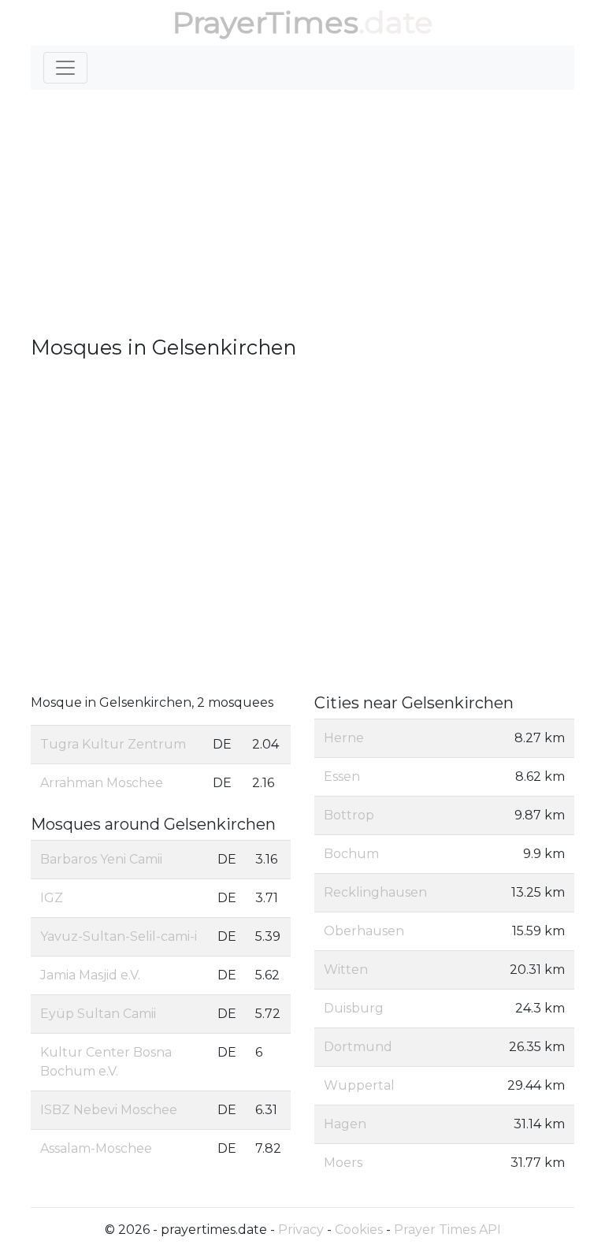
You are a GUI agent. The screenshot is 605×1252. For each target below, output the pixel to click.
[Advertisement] (302, 212)
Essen (342, 776)
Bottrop (349, 815)
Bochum (351, 853)
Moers (343, 1162)
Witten (346, 969)
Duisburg (354, 1008)
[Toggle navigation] (65, 68)
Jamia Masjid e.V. (90, 975)
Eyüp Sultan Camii (98, 1013)
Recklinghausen (375, 892)
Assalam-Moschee (96, 1148)
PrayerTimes (265, 22)
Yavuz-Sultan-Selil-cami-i (118, 936)
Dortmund (358, 1046)
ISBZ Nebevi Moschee (108, 1109)
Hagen (345, 1123)
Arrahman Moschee (101, 782)
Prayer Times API (447, 1229)
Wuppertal (359, 1085)
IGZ (51, 897)
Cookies (359, 1229)
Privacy (301, 1229)
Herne (344, 737)
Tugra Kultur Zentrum (113, 744)
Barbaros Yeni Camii (101, 859)
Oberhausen (364, 930)
